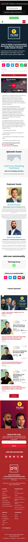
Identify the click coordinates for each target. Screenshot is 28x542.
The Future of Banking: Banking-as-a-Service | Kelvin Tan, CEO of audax (12, 362)
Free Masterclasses (19, 493)
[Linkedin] (8, 65)
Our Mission (4, 516)
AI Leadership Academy (14, 8)
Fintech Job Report (19, 497)
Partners (16, 518)
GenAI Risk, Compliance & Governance (14, 12)
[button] (2, 22)
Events (16, 491)
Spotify (11, 146)
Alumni (16, 514)
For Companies (6, 528)
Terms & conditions (21, 538)
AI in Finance (5, 500)
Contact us (4, 522)
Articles (16, 495)
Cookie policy (13, 538)
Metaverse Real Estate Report (20, 500)
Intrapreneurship (6, 502)
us (5, 514)
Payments (4, 495)
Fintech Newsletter (19, 509)
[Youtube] (17, 65)
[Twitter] (12, 65)
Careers (4, 520)
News (3, 524)
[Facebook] (10, 456)
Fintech (4, 493)
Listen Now (4, 315)
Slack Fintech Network (20, 507)
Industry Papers (18, 505)
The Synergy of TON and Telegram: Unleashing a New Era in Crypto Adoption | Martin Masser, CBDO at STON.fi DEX (14, 388)
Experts (16, 516)
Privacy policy (6, 538)
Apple (5, 146)
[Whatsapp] (21, 65)
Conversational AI (6, 504)
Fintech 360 (5, 491)
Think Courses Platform (7, 506)
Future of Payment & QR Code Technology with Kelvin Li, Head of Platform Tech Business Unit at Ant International (14, 338)
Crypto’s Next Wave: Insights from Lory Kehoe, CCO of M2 (13, 313)
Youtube (6, 144)
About (3, 514)
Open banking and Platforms (6, 498)
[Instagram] (3, 65)
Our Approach (5, 518)
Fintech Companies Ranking (19, 503)
